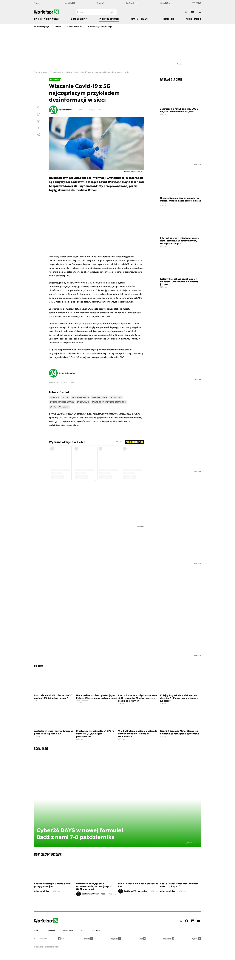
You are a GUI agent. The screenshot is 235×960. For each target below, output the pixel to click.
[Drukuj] (38, 121)
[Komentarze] (38, 114)
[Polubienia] (38, 107)
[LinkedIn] (192, 920)
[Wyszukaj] (111, 12)
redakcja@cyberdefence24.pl (64, 425)
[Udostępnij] (38, 135)
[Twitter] (180, 920)
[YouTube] (198, 920)
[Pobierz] (38, 128)
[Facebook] (186, 920)
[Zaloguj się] (186, 12)
